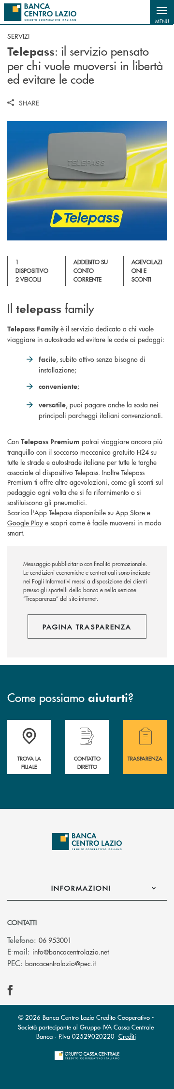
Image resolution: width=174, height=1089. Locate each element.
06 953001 (55, 940)
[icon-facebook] (10, 990)
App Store (130, 512)
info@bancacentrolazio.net (70, 951)
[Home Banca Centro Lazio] (40, 12)
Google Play (25, 522)
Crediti (127, 1036)
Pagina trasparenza (87, 626)
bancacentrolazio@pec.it (60, 963)
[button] (162, 12)
